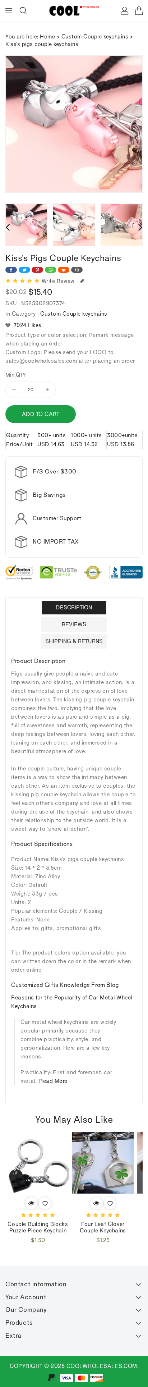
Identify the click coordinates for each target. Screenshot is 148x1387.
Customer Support (57, 518)
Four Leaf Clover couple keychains (103, 1227)
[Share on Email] (77, 270)
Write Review (60, 281)
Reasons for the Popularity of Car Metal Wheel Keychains (71, 1001)
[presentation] (7, 227)
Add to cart (41, 414)
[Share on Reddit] (63, 270)
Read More (53, 1081)
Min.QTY (15, 374)
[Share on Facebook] (11, 270)
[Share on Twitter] (24, 270)
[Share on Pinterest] (37, 270)
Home (47, 36)
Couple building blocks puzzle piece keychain (38, 1227)
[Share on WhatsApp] (50, 270)
